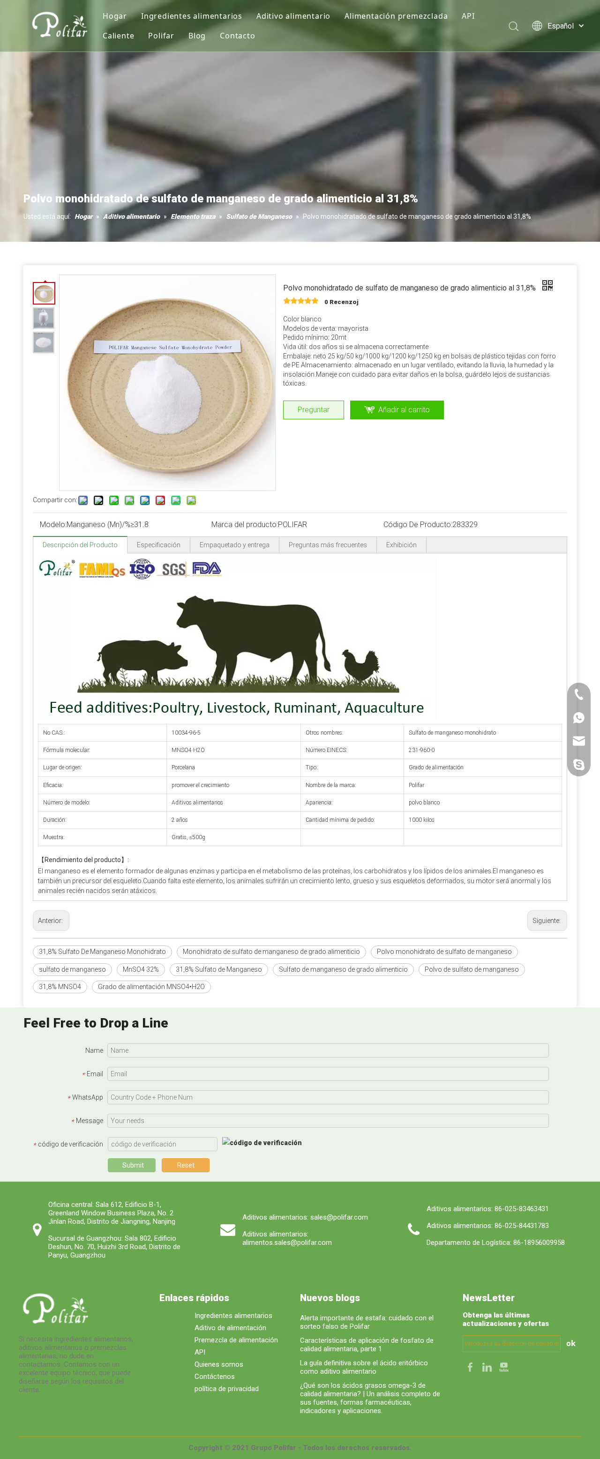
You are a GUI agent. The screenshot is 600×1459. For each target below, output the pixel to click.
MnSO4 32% (141, 969)
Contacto (237, 35)
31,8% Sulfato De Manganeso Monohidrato (102, 951)
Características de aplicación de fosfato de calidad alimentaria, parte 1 (367, 1344)
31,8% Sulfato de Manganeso (219, 969)
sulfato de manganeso (72, 969)
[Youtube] (503, 1366)
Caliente (118, 35)
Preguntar (314, 409)
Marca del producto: (244, 524)
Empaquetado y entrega (235, 545)
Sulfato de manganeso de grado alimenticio (343, 969)
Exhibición (401, 545)
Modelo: (53, 524)
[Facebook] (471, 1366)
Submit (133, 1165)
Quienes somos (219, 1364)
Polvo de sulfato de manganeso (472, 969)
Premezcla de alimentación (236, 1340)
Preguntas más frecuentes (328, 545)
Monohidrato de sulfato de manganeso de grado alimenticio (271, 951)
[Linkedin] (488, 1366)
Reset (186, 1165)
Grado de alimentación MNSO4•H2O (151, 986)
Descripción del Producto (80, 545)
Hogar (115, 16)
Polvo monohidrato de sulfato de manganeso (444, 951)
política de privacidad (227, 1389)
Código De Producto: (417, 524)
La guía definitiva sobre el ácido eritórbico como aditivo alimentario (364, 1367)
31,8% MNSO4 (60, 986)
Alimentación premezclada (396, 16)
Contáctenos (215, 1376)
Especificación (158, 545)
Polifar (161, 35)
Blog (197, 35)
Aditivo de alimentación (230, 1328)
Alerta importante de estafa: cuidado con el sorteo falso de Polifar (367, 1322)
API (468, 16)
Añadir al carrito (404, 409)
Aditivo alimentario (293, 16)
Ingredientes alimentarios (191, 16)
